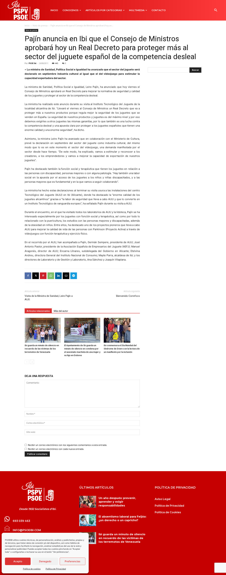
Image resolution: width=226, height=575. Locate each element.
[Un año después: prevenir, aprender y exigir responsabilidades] (87, 502)
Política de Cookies (168, 512)
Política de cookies (32, 569)
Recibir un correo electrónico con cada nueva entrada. (56, 449)
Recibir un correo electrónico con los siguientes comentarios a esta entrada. (67, 445)
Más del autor (61, 311)
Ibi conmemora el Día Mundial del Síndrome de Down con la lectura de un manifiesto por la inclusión (122, 348)
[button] (215, 10)
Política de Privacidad (56, 569)
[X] (35, 275)
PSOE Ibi (32, 63)
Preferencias (72, 561)
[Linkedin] (58, 275)
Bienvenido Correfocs (128, 295)
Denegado (45, 561)
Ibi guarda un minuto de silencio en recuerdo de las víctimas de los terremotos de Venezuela (42, 348)
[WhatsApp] (50, 275)
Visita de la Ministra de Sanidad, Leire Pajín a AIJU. (49, 297)
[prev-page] (27, 362)
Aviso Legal (162, 499)
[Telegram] (73, 275)
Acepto (17, 561)
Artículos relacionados (38, 311)
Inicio (27, 25)
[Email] (66, 275)
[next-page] (32, 362)
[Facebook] (28, 275)
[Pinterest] (43, 275)
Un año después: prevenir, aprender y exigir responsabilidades (117, 502)
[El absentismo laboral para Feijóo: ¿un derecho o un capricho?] (87, 520)
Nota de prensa (40, 25)
